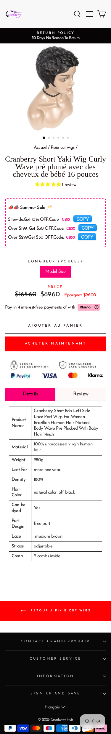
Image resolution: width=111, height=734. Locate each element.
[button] (48, 185)
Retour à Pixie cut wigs (60, 610)
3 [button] (54, 138)
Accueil (40, 147)
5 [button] (63, 138)
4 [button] (58, 138)
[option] (55, 35)
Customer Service (55, 659)
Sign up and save (55, 693)
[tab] (30, 394)
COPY (83, 218)
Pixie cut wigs (62, 147)
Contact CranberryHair (55, 641)
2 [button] (49, 138)
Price (55, 287)
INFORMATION (55, 676)
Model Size (55, 272)
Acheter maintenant (55, 343)
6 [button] (68, 138)
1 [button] (44, 138)
